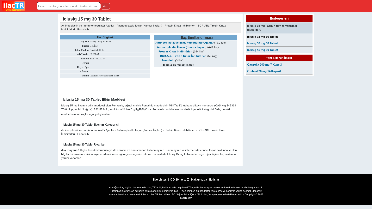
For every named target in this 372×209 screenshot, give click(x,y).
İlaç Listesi (160, 179)
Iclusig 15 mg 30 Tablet (262, 36)
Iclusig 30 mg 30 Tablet (262, 43)
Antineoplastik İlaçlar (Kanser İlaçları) (182, 47)
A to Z (185, 179)
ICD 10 (174, 179)
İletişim (214, 179)
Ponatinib (168, 60)
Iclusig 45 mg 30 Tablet (262, 49)
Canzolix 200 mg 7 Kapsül (264, 64)
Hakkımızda (199, 179)
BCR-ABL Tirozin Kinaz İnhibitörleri (183, 56)
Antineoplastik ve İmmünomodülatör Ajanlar (184, 42)
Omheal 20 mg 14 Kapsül (264, 71)
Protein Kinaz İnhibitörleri (175, 51)
